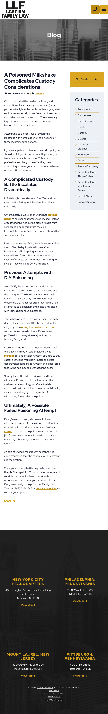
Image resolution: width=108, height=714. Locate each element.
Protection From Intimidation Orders (87, 186)
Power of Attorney (88, 166)
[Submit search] (96, 79)
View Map (27, 605)
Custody (39, 93)
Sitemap (54, 690)
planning (9, 355)
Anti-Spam (54, 696)
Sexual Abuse (85, 196)
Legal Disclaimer (54, 693)
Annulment (84, 109)
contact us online (46, 488)
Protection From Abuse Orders (87, 174)
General (82, 160)
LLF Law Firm (45, 687)
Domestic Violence (83, 146)
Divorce (82, 138)
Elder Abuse (84, 154)
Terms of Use (54, 700)
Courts (81, 127)
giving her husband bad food (38, 327)
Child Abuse (84, 115)
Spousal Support (87, 202)
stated (8, 431)
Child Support (86, 121)
